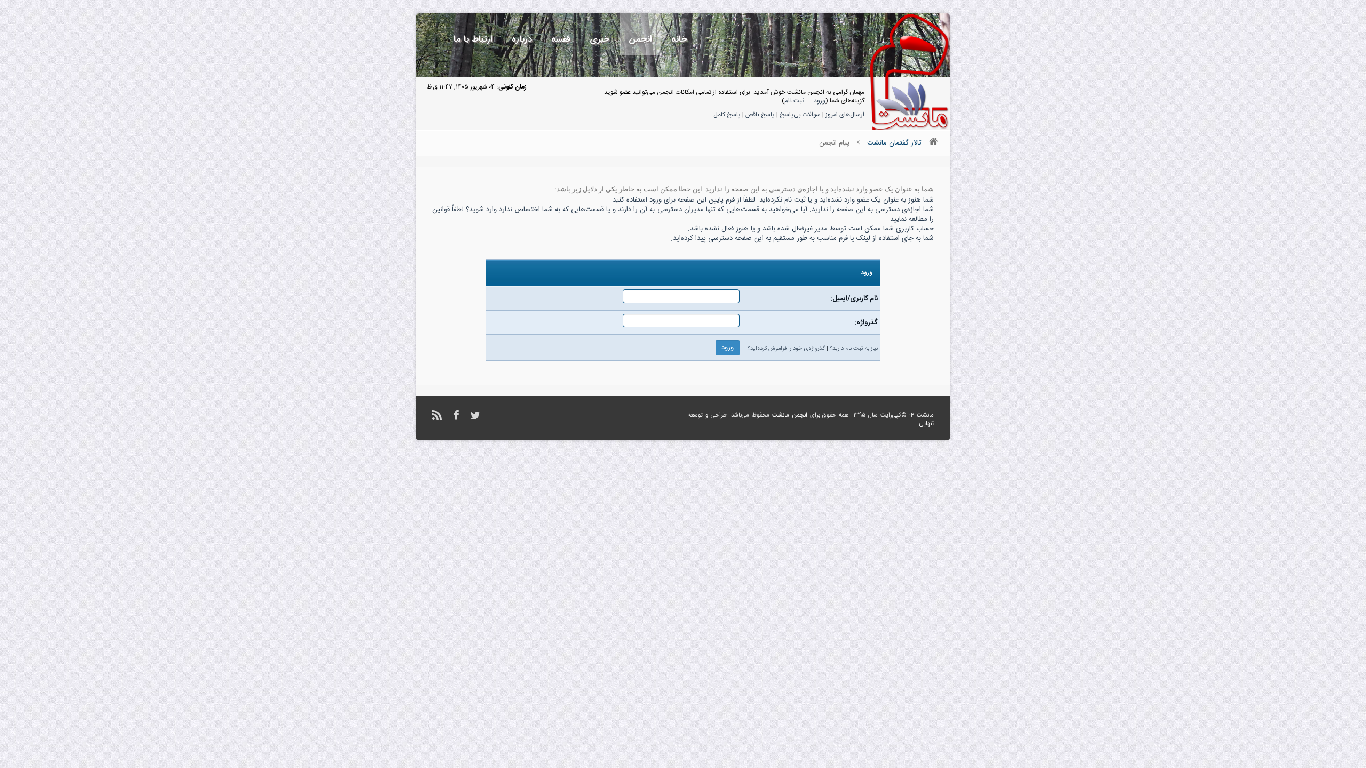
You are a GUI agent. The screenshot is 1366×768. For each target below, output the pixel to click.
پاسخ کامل (727, 114)
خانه (679, 39)
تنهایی (926, 424)
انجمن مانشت (789, 415)
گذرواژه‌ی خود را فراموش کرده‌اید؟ (786, 349)
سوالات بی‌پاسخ (800, 114)
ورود (819, 100)
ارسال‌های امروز (844, 114)
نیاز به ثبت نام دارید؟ (854, 349)
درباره (522, 39)
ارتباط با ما (473, 39)
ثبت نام (794, 100)
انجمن (640, 39)
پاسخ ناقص (760, 114)
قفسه (560, 39)
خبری (599, 39)
